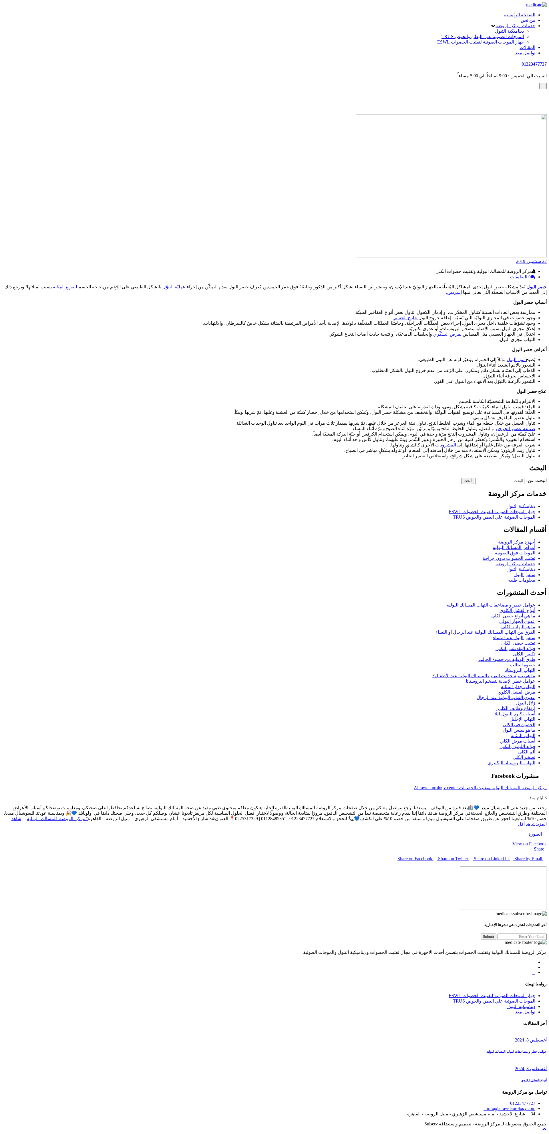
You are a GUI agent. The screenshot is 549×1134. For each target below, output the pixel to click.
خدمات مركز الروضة (515, 25)
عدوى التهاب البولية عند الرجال (506, 697)
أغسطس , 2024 (531, 1039)
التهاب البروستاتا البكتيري (511, 762)
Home (529, 96)
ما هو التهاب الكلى (518, 626)
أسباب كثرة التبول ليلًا (514, 713)
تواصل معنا (524, 52)
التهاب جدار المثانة (518, 686)
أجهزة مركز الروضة (516, 542)
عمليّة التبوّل (174, 286)
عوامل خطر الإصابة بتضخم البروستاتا (500, 681)
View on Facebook (529, 843)
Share (539, 848)
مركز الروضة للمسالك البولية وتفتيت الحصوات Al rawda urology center (480, 787)
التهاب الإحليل (522, 719)
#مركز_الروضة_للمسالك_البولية (57, 818)
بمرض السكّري (447, 334)
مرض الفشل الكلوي (516, 692)
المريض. (454, 292)
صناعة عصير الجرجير (515, 428)
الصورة (535, 834)
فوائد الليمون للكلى (517, 746)
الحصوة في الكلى (519, 724)
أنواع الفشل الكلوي (517, 610)
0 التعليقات (520, 276)
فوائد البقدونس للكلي (515, 648)
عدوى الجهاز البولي (517, 621)
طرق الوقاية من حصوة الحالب (506, 659)
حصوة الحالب (522, 664)
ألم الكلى (526, 751)
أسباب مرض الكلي (517, 741)
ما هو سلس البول (519, 730)
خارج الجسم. (405, 317)
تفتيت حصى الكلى (518, 643)
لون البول (516, 359)
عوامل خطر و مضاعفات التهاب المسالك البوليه (491, 605)
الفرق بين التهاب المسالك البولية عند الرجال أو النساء (485, 632)
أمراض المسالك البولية (514, 101)
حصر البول (536, 286)
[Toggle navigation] (543, 86)
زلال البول (525, 702)
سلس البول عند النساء (514, 637)
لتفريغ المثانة (64, 286)
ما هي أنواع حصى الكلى (513, 615)
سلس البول (524, 574)
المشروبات (445, 444)
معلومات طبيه (521, 580)
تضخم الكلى (524, 757)
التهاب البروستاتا (519, 670)
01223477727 (534, 64)
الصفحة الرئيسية (519, 14)
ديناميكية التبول (509, 31)
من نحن (528, 20)
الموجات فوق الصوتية (515, 552)
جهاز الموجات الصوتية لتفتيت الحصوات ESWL (480, 42)
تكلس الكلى (524, 653)
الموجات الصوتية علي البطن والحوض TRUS (482, 36)
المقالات (527, 47)
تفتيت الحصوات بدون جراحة (509, 558)
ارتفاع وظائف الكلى (516, 708)
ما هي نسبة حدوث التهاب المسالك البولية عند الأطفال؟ (483, 675)
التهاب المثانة (523, 735)
